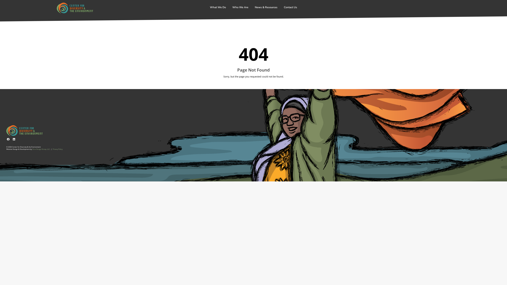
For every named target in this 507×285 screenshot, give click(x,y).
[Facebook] (8, 139)
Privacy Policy (58, 149)
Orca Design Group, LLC (41, 149)
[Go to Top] (503, 281)
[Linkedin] (14, 139)
